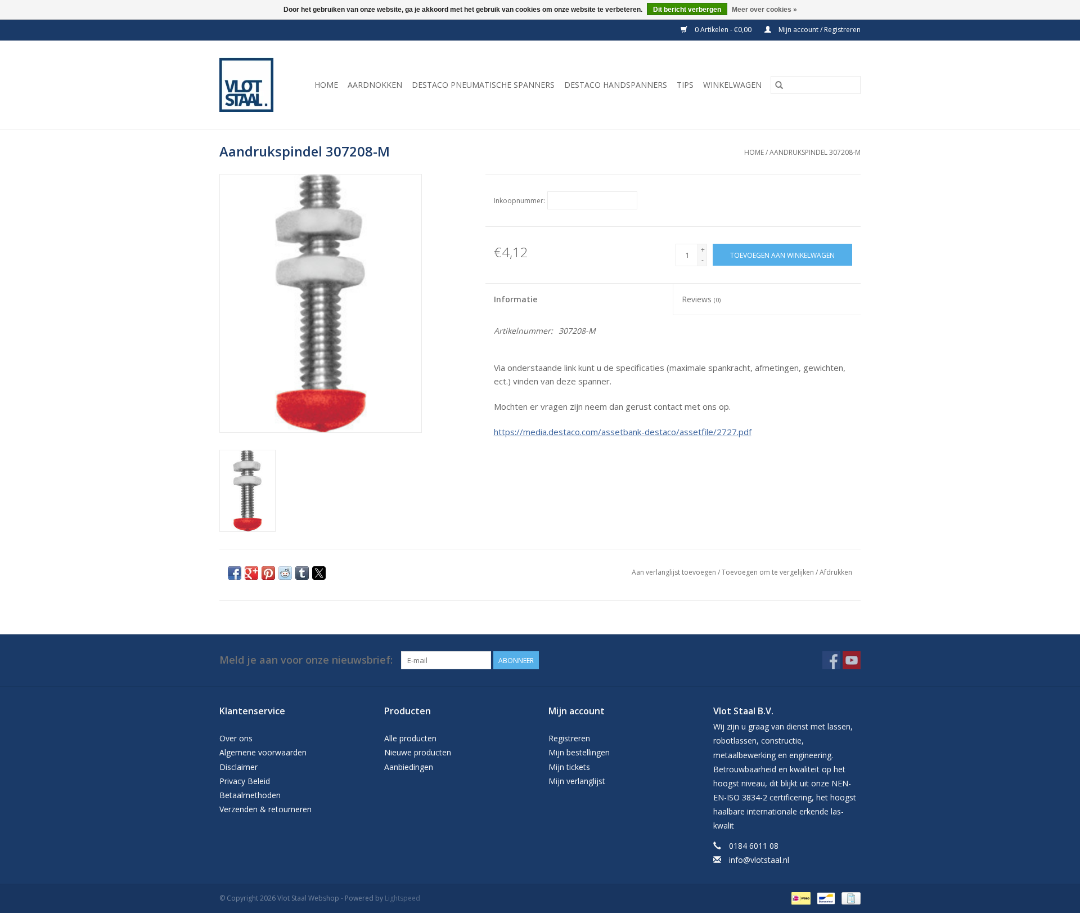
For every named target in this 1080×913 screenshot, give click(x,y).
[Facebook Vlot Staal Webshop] (831, 660)
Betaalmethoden (250, 795)
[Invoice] (849, 897)
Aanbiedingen (408, 767)
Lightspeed (402, 898)
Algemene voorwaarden (263, 752)
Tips (685, 84)
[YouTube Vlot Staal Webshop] (852, 660)
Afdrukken (836, 572)
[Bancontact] (824, 897)
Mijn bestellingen (579, 752)
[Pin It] (268, 573)
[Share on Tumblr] (302, 573)
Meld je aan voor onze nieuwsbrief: (306, 660)
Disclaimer (238, 767)
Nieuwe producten (417, 752)
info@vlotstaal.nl (759, 859)
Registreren (569, 738)
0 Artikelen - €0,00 (723, 29)
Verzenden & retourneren (265, 809)
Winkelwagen (732, 84)
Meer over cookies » (764, 10)
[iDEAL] (800, 897)
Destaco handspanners (615, 84)
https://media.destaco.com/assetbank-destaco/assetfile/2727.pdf (623, 431)
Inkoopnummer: (519, 200)
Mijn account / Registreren (819, 29)
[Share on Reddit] (285, 573)
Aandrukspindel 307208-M (815, 152)
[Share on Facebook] (234, 573)
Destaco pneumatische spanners (483, 84)
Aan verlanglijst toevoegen (675, 572)
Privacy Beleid (244, 781)
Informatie (515, 299)
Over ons (236, 738)
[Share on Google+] (251, 573)
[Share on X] (319, 573)
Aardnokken (375, 84)
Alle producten (410, 738)
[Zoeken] (779, 85)
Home (326, 84)
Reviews (701, 299)
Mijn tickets (569, 767)
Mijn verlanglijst (576, 781)
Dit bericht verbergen (687, 10)
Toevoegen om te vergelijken (769, 572)
